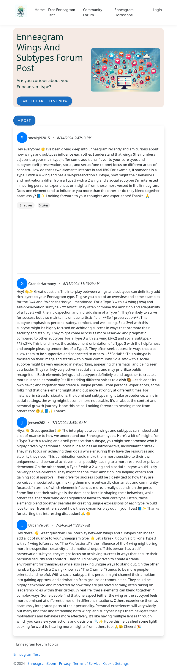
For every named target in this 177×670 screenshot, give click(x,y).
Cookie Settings (116, 663)
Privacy (65, 663)
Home (40, 9)
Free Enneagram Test (61, 12)
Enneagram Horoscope (124, 12)
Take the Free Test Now (44, 101)
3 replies (26, 205)
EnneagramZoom (42, 663)
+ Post (24, 120)
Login (157, 9)
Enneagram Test (26, 654)
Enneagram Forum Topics (37, 644)
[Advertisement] (88, 239)
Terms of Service (86, 663)
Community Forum (92, 12)
